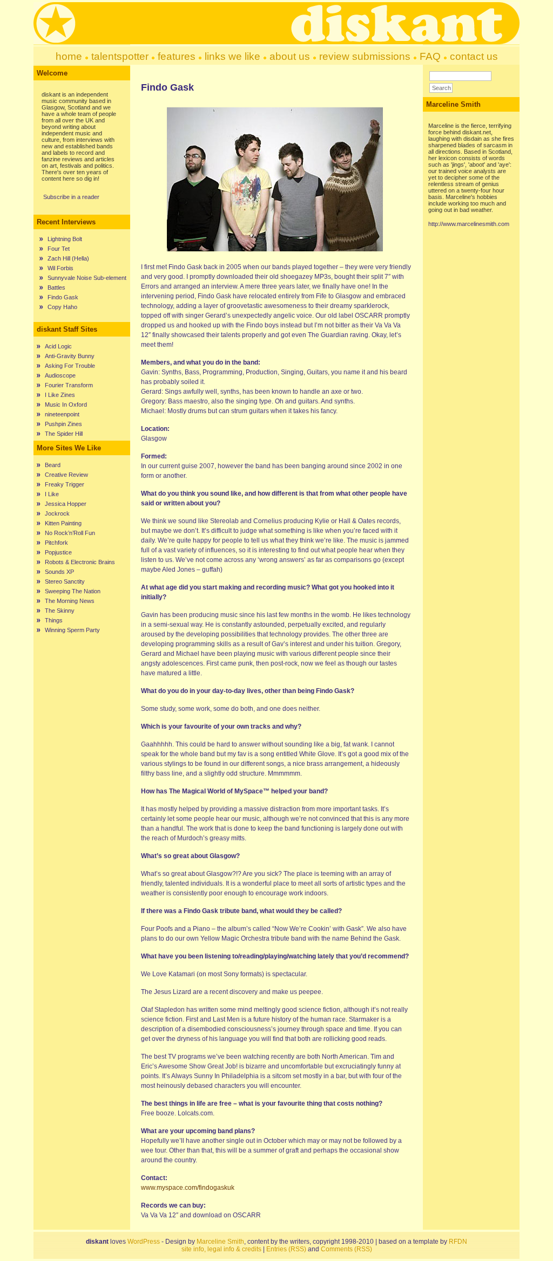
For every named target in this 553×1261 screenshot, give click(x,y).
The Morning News (70, 601)
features (176, 56)
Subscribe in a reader (71, 197)
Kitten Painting (63, 523)
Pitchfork (56, 542)
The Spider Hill (64, 433)
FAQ (430, 56)
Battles (56, 287)
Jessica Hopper (65, 504)
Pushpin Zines (63, 424)
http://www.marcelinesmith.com (468, 224)
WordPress (143, 1241)
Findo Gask (63, 297)
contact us (474, 56)
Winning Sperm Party (72, 630)
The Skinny (60, 610)
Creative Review (66, 474)
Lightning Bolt (65, 239)
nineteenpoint (62, 414)
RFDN (458, 1241)
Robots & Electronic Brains (80, 562)
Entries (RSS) (286, 1249)
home (69, 56)
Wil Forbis (60, 268)
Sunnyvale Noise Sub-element (87, 278)
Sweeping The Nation (72, 591)
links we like (232, 56)
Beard (52, 465)
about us (289, 56)
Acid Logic (58, 346)
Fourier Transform (69, 385)
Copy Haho (62, 307)
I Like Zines (60, 395)
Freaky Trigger (64, 484)
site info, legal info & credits (221, 1249)
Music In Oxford (66, 404)
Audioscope (60, 375)
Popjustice (58, 552)
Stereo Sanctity (65, 581)
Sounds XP (59, 571)
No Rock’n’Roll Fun (70, 533)
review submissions (364, 56)
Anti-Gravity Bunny (70, 356)
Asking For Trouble (70, 365)
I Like (52, 494)
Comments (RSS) (346, 1249)
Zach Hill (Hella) (68, 258)
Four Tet (59, 248)
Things (54, 620)
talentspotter (120, 56)
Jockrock (57, 513)
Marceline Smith (220, 1241)
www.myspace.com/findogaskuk (187, 1187)
